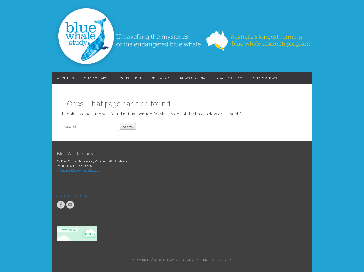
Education (160, 78)
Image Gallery (229, 78)
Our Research (97, 78)
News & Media (193, 78)
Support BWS (265, 78)
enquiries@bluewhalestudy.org (78, 170)
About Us (65, 78)
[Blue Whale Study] (182, 36)
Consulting (130, 78)
